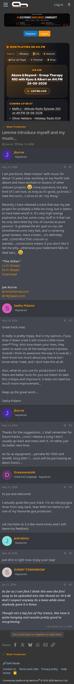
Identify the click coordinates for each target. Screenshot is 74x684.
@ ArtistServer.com (15, 291)
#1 (70, 167)
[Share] (64, 167)
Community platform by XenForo (35, 680)
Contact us (9, 669)
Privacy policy (49, 669)
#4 (70, 487)
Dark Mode (13, 663)
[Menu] (5, 5)
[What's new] (69, 4)
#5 (70, 553)
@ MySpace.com (13, 296)
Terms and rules (28, 669)
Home (6, 673)
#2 (70, 320)
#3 (70, 425)
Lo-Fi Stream (11, 265)
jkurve (9, 144)
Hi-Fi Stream (11, 270)
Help (64, 669)
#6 (70, 584)
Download (9, 274)
